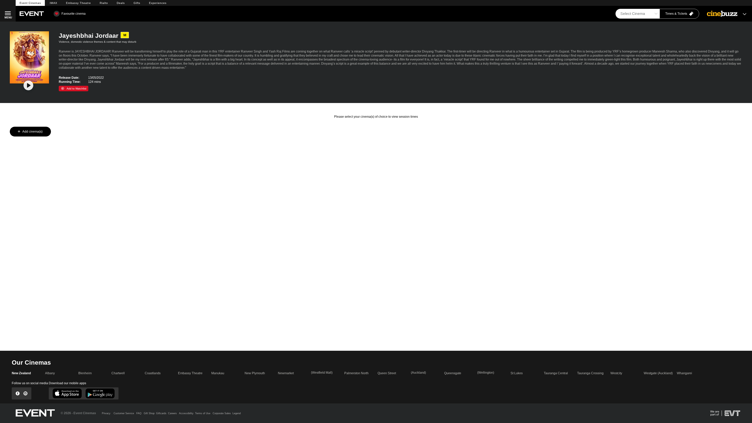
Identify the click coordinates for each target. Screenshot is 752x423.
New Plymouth (255, 373)
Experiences (157, 3)
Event (30, 3)
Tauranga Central (556, 373)
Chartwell (118, 373)
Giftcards (161, 413)
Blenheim (85, 373)
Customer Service (124, 413)
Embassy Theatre (190, 373)
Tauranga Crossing (590, 373)
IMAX (53, 3)
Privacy (106, 413)
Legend (236, 413)
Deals (121, 3)
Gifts (137, 3)
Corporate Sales (222, 413)
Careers (172, 413)
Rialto (104, 3)
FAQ (138, 413)
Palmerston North (356, 373)
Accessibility (186, 413)
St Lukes (517, 373)
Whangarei (684, 373)
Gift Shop (149, 413)
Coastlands (153, 373)
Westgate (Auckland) (658, 373)
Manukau (217, 373)
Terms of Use (202, 413)
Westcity (616, 373)
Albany (50, 373)
